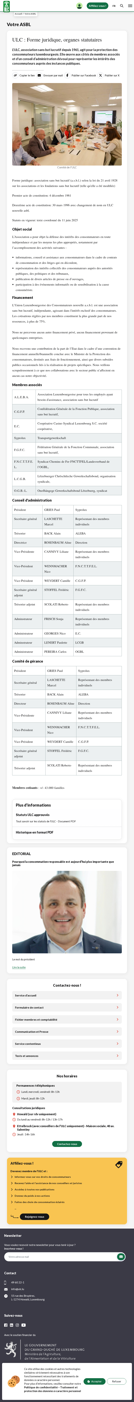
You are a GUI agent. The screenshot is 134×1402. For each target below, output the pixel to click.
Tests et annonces (26, 1055)
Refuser (116, 1381)
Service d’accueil (25, 995)
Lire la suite (19, 967)
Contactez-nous (67, 1144)
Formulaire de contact (29, 1007)
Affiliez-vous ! (97, 5)
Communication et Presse (31, 1031)
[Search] (122, 6)
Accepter (96, 1381)
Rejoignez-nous (34, 1216)
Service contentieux (28, 1043)
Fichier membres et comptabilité (36, 1019)
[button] (121, 1256)
